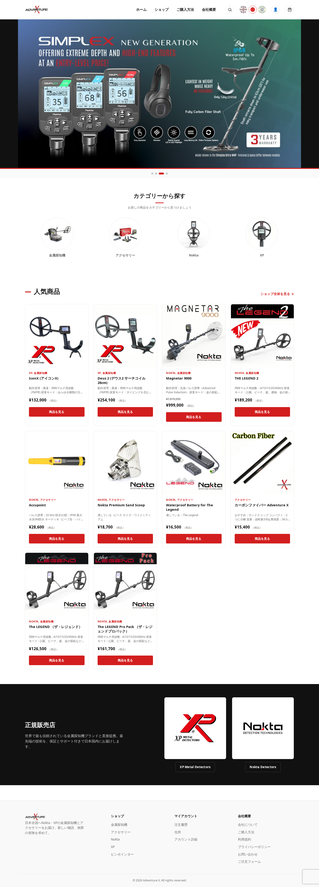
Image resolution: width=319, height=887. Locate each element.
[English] (243, 10)
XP (30, 373)
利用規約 (244, 839)
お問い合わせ (248, 854)
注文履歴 (181, 825)
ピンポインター (122, 854)
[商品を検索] (229, 9)
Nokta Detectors (263, 767)
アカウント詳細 (185, 839)
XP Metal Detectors (195, 767)
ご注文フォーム (249, 861)
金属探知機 (40, 373)
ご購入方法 (185, 9)
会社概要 (209, 9)
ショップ (162, 9)
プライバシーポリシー (254, 847)
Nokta (171, 373)
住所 (177, 832)
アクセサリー (48, 499)
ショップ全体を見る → (277, 294)
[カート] (289, 9)
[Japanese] (253, 10)
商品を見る (56, 412)
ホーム (141, 9)
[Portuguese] (262, 10)
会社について (248, 825)
